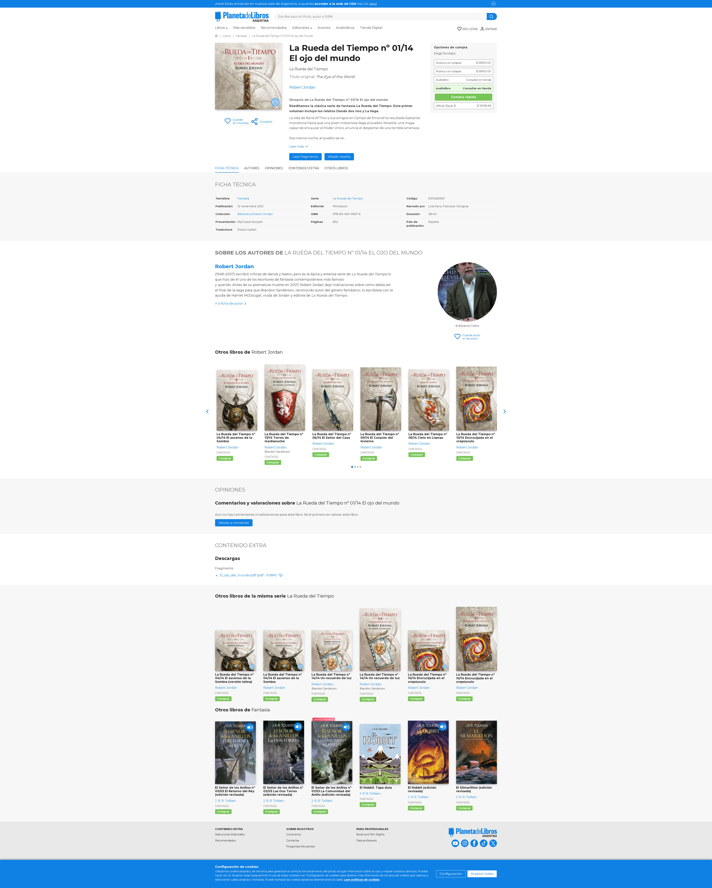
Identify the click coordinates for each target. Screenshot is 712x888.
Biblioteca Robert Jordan (255, 214)
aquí (373, 4)
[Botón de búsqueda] (492, 16)
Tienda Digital (371, 27)
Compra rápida (463, 97)
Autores (324, 27)
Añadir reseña (339, 156)
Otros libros (336, 168)
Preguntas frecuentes (300, 846)
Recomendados (274, 27)
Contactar (292, 840)
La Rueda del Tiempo (348, 198)
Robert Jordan (234, 266)
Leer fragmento (305, 156)
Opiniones (274, 168)
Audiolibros (345, 27)
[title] (473, 832)
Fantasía (243, 198)
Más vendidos (244, 27)
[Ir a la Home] (216, 36)
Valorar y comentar (234, 523)
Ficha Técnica (227, 168)
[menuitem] (221, 29)
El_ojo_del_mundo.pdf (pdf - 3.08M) (248, 575)
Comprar (225, 458)
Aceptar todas (482, 874)
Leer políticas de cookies (362, 879)
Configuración (451, 874)
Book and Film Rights (370, 834)
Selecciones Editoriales (230, 834)
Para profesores (366, 840)
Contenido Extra (304, 168)
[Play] (250, 727)
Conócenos (293, 834)
